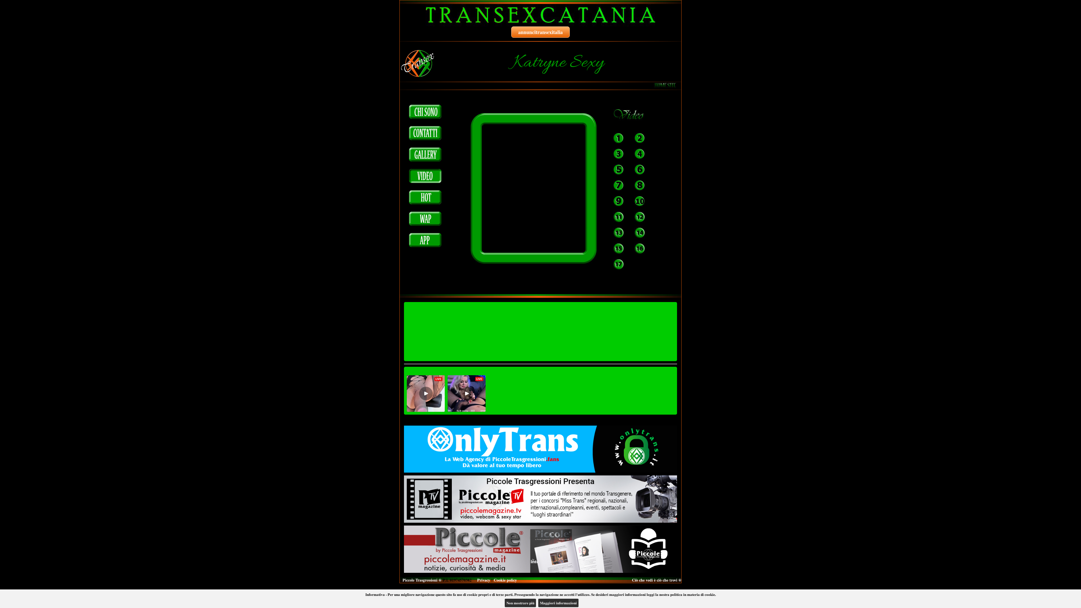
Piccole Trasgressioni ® (422, 580)
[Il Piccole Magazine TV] (540, 499)
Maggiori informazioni (558, 602)
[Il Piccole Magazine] (540, 549)
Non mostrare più (520, 602)
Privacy (483, 580)
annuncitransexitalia (540, 32)
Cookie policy (505, 580)
